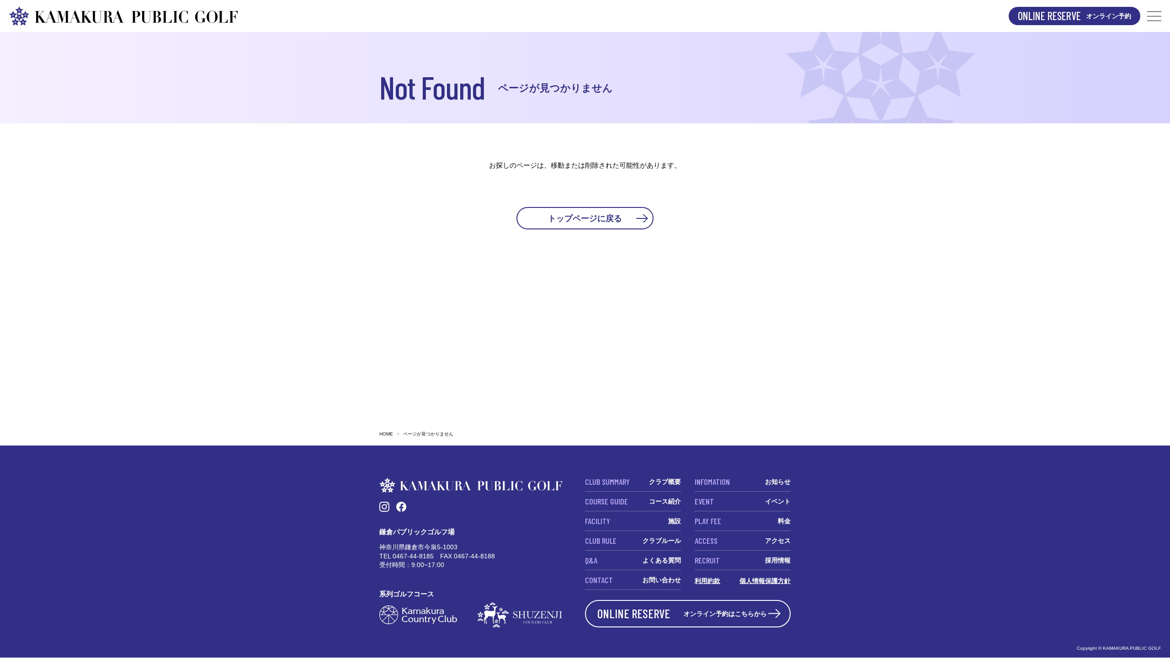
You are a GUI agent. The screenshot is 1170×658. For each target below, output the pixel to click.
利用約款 (707, 580)
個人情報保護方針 (765, 580)
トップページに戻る (585, 218)
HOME (386, 433)
